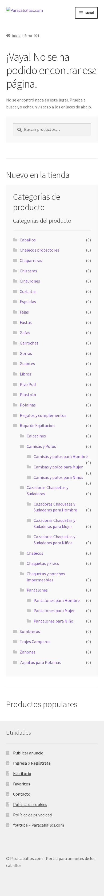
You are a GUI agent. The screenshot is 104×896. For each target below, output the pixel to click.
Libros (25, 374)
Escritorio (22, 773)
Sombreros (30, 631)
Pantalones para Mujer (54, 610)
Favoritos (21, 784)
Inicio (16, 35)
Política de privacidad (32, 814)
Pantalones (37, 590)
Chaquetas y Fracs (43, 563)
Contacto (21, 794)
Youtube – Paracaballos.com (38, 825)
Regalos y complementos (43, 415)
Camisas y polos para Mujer (58, 466)
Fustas (26, 322)
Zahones (27, 652)
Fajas (24, 312)
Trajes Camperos (35, 641)
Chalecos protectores (39, 250)
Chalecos (35, 553)
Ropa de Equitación (37, 425)
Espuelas (28, 301)
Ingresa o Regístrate (32, 763)
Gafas (25, 332)
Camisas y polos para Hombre (61, 456)
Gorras (26, 353)
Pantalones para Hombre (57, 600)
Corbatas (28, 291)
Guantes (27, 363)
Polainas (28, 405)
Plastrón (28, 394)
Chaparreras (31, 260)
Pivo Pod (28, 384)
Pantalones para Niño (53, 621)
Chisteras (28, 270)
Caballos (28, 239)
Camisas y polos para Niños (58, 477)
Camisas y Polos (41, 446)
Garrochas (29, 343)
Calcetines (36, 436)
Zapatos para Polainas (40, 662)
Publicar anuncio (28, 753)
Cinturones (30, 281)
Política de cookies (30, 804)
